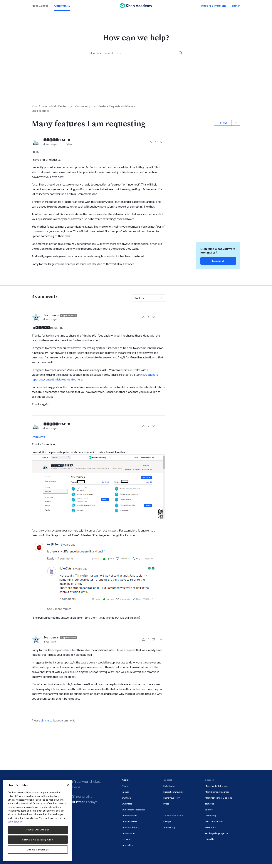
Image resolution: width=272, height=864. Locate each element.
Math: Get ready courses (217, 791)
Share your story (171, 797)
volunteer (77, 802)
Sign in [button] (236, 5)
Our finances (128, 833)
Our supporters (129, 821)
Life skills (209, 839)
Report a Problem (213, 5)
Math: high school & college (218, 797)
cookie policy (15, 821)
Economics (210, 827)
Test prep (209, 803)
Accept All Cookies (38, 829)
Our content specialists (133, 809)
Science (209, 809)
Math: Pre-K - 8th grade (216, 785)
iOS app (167, 821)
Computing (210, 815)
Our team (127, 797)
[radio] (151, 142)
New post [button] (218, 260)
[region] (37, 820)
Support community (173, 791)
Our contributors (130, 827)
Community (62, 5)
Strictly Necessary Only (37, 839)
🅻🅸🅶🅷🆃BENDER (56, 140)
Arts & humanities (214, 821)
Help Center (40, 5)
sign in (45, 720)
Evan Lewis (51, 315)
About (125, 779)
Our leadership (129, 815)
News (125, 785)
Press (166, 803)
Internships (127, 845)
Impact (125, 791)
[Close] (68, 785)
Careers (126, 839)
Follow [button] (223, 122)
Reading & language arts (216, 833)
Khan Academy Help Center (49, 106)
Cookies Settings (38, 849)
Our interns (128, 803)
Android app (169, 827)
